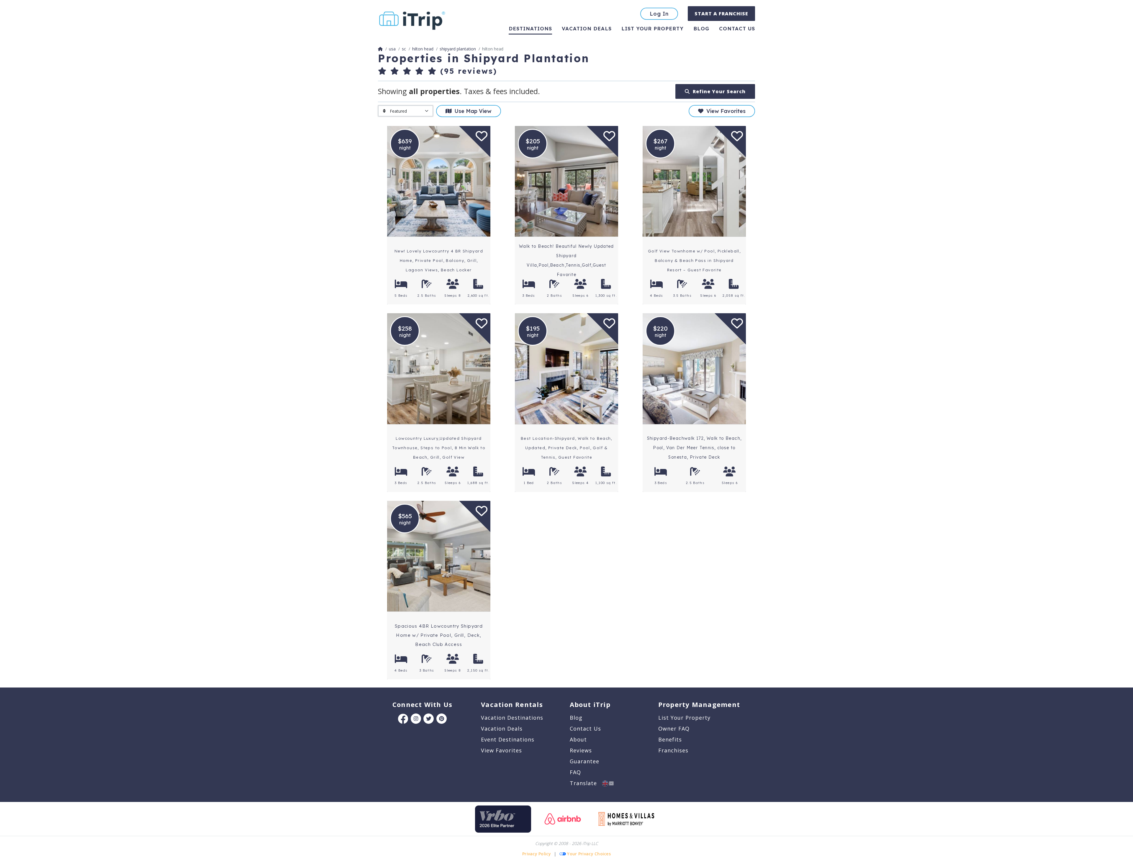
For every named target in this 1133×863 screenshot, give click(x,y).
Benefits (670, 739)
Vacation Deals (587, 28)
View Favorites (724, 111)
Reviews (581, 750)
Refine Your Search (718, 91)
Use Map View (471, 111)
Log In (659, 13)
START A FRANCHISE (721, 13)
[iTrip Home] (380, 49)
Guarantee (584, 761)
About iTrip (590, 704)
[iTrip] (412, 19)
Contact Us (585, 728)
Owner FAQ (674, 728)
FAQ (575, 772)
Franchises (673, 750)
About (578, 739)
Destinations (530, 28)
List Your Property (652, 28)
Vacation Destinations (512, 717)
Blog (701, 28)
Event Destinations (507, 739)
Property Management (699, 704)
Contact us (737, 28)
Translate (586, 783)
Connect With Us (422, 704)
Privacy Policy (536, 854)
